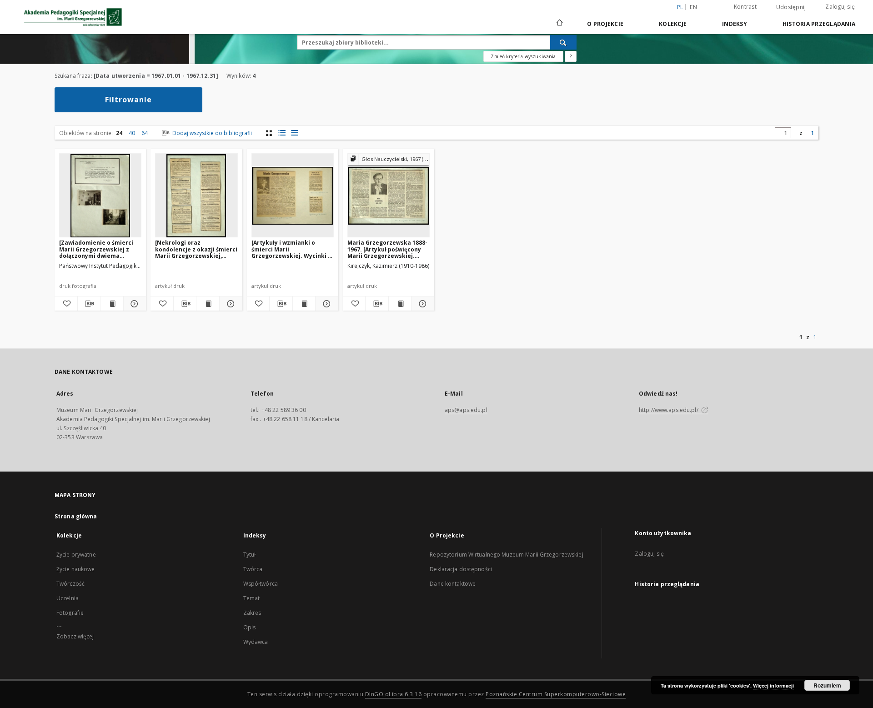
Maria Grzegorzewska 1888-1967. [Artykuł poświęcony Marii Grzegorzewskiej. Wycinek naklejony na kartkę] (387, 249)
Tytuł (249, 554)
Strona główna (76, 516)
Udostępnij (791, 7)
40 (132, 133)
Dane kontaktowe (453, 583)
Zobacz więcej (75, 636)
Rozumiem (827, 685)
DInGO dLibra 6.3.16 (393, 694)
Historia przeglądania (819, 24)
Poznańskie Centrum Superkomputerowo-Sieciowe (556, 694)
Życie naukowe (75, 569)
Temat (251, 598)
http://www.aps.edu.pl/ (669, 410)
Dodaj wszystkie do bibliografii (211, 133)
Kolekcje (673, 24)
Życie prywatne (76, 554)
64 (144, 133)
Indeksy (734, 24)
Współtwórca (260, 583)
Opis (249, 627)
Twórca (253, 569)
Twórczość (70, 583)
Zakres (252, 613)
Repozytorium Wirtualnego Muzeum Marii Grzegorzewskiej (506, 554)
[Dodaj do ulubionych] (66, 304)
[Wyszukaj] (563, 42)
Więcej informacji (773, 685)
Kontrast (745, 6)
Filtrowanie (128, 100)
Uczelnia (67, 598)
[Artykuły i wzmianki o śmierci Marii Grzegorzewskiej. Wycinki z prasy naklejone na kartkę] (291, 249)
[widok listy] (294, 133)
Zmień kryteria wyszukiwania (523, 56)
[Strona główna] (559, 24)
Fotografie (70, 613)
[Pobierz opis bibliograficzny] (89, 304)
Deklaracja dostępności (461, 569)
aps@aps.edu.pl (466, 410)
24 (119, 133)
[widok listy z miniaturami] (281, 133)
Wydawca (255, 642)
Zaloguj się (840, 6)
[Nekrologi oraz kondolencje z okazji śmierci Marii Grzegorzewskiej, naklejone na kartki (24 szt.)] (196, 249)
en (693, 7)
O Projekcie (605, 24)
